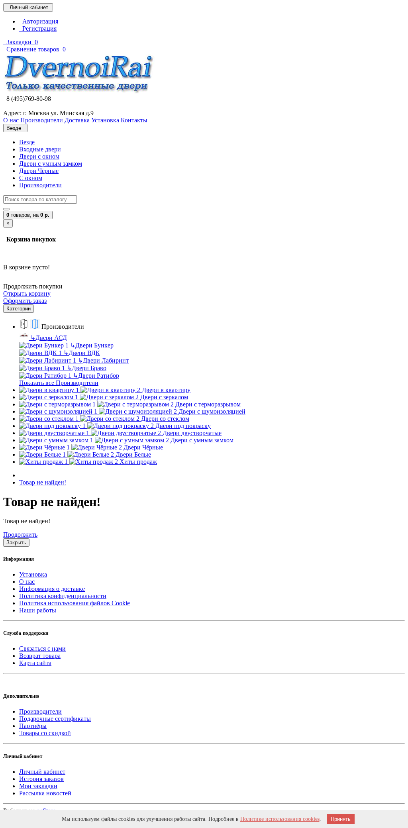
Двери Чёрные (39, 170)
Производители (40, 185)
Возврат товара (40, 655)
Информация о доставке (52, 588)
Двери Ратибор (96, 375)
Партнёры (33, 725)
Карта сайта (35, 662)
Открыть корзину (27, 293)
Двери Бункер (92, 345)
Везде (27, 142)
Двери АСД (48, 337)
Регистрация (38, 28)
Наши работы (37, 610)
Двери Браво (86, 368)
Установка (33, 574)
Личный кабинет (42, 771)
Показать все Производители (58, 382)
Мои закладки (38, 786)
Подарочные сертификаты (55, 718)
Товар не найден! (42, 482)
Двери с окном (39, 156)
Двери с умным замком (50, 163)
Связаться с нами (42, 648)
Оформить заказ (25, 300)
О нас (27, 581)
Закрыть (16, 542)
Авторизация (38, 21)
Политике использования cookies (280, 819)
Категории (18, 309)
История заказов (41, 778)
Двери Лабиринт (103, 360)
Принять (341, 819)
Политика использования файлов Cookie (74, 603)
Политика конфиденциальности (62, 596)
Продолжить (20, 534)
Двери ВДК (81, 352)
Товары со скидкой (45, 733)
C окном (30, 178)
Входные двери (40, 149)
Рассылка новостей (45, 793)
